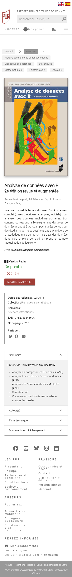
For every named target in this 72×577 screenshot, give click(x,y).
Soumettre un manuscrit (15, 512)
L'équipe (11, 470)
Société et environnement (16, 488)
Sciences (13, 312)
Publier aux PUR (13, 506)
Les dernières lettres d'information (31, 554)
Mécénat (44, 489)
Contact (44, 473)
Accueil (8, 565)
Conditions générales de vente (51, 565)
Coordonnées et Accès (50, 468)
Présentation (15, 466)
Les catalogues (16, 550)
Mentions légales (24, 565)
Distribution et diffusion (49, 479)
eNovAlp (36, 573)
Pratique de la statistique (36, 302)
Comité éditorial (17, 482)
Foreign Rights (49, 484)
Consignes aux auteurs (14, 519)
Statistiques (26, 312)
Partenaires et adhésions (16, 476)
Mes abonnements (23, 545)
